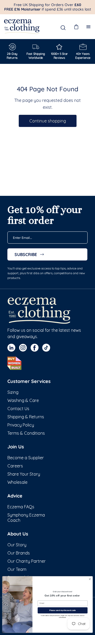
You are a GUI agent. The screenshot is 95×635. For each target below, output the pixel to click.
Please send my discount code (62, 610)
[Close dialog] (90, 579)
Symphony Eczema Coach (26, 517)
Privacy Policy (20, 425)
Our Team (16, 569)
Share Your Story (23, 474)
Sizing (12, 392)
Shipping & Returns (25, 416)
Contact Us (18, 408)
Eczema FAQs (20, 506)
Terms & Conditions (26, 433)
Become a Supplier (25, 457)
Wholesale (17, 482)
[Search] (63, 27)
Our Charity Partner (26, 561)
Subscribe (26, 254)
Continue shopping (47, 121)
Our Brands (18, 553)
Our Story (16, 544)
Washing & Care (23, 400)
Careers (15, 465)
